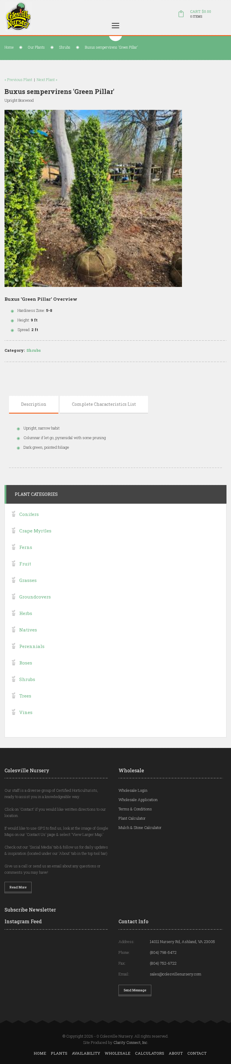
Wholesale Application (138, 799)
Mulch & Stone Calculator (140, 827)
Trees (25, 696)
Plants (59, 1053)
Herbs (25, 613)
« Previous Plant (18, 79)
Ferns (25, 547)
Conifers (29, 514)
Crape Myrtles (35, 531)
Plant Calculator (132, 818)
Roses (25, 663)
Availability (86, 1053)
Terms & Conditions (135, 809)
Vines (25, 712)
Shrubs (64, 47)
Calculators (149, 1053)
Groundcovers (35, 597)
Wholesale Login (133, 790)
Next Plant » (47, 79)
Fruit (25, 564)
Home (9, 47)
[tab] (33, 404)
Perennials (32, 646)
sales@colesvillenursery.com (175, 974)
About (176, 1053)
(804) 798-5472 (163, 952)
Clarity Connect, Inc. (130, 1042)
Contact (197, 1053)
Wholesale (118, 1053)
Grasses (28, 580)
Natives (28, 630)
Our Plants (36, 47)
